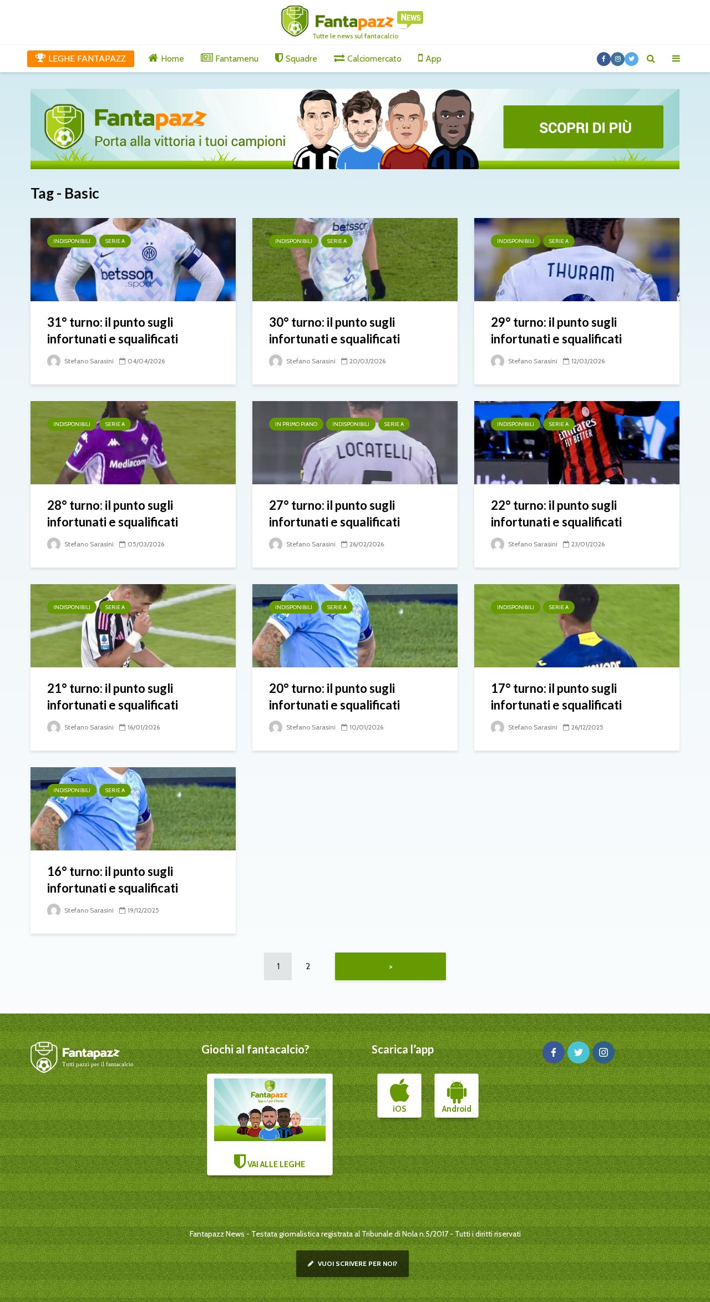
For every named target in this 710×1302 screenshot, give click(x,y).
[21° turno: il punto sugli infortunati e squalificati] (133, 625)
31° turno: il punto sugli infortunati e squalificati (112, 330)
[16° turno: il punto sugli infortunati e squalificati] (133, 808)
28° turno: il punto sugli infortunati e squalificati (112, 513)
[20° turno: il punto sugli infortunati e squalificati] (355, 625)
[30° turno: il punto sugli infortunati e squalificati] (355, 259)
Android (456, 1109)
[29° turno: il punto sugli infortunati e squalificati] (576, 259)
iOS (399, 1109)
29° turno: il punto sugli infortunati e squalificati (556, 330)
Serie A (115, 241)
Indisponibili (71, 241)
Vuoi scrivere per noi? (356, 1263)
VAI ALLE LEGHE (275, 1164)
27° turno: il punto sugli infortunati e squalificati (334, 513)
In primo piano (296, 424)
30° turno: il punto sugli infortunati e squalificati (334, 330)
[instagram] (603, 1052)
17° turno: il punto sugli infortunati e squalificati (556, 696)
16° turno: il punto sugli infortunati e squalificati (112, 879)
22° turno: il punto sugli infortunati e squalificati (556, 513)
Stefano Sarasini (88, 361)
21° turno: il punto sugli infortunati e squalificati (112, 696)
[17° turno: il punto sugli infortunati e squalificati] (576, 625)
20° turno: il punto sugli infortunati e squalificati (334, 696)
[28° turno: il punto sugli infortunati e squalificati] (133, 442)
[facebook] (553, 1052)
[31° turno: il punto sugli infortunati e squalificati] (133, 259)
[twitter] (578, 1052)
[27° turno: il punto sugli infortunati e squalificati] (355, 442)
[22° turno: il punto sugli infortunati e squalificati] (576, 442)
